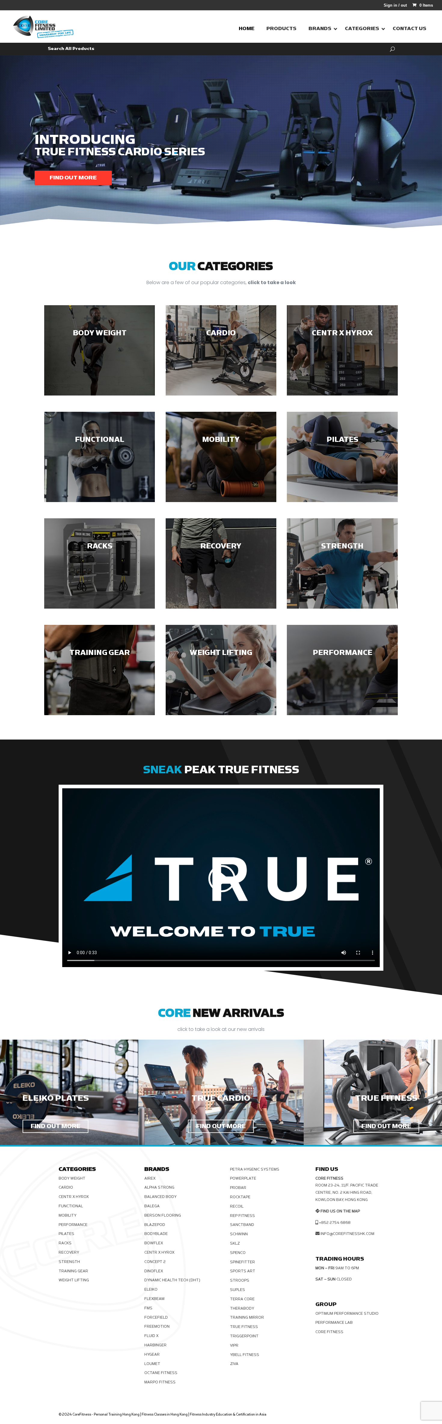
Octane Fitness (160, 1373)
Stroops (239, 1280)
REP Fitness (242, 1216)
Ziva (234, 1364)
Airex (149, 1178)
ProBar (238, 1188)
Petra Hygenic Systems (254, 1169)
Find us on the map (340, 1211)
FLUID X (151, 1336)
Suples (237, 1290)
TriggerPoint (244, 1336)
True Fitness (244, 1327)
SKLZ (235, 1243)
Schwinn (239, 1234)
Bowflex (153, 1243)
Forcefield (156, 1317)
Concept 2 (155, 1262)
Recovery (69, 1252)
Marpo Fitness (160, 1382)
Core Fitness (329, 1332)
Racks (65, 1243)
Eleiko (151, 1289)
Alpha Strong (159, 1187)
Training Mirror (247, 1317)
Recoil (237, 1206)
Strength (69, 1262)
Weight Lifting (74, 1280)
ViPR (234, 1345)
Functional (71, 1206)
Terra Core (242, 1299)
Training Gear (73, 1271)
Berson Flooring (162, 1215)
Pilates (66, 1234)
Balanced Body (160, 1197)
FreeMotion (157, 1326)
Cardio (66, 1187)
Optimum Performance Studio (347, 1313)
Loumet (152, 1364)
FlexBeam (154, 1299)
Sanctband (242, 1225)
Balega (152, 1206)
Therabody (242, 1308)
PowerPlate (243, 1178)
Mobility (67, 1215)
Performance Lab (334, 1322)
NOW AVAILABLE (74, 178)
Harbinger (155, 1345)
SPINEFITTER (242, 1262)
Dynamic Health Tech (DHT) (172, 1280)
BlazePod (154, 1225)
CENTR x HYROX (74, 1197)
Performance (73, 1225)
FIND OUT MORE (55, 1126)
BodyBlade (156, 1234)
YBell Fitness (244, 1355)
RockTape (240, 1197)
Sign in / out (395, 5)
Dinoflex (153, 1271)
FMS (148, 1308)
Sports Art (242, 1271)
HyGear (152, 1354)
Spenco (238, 1253)
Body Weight (72, 1178)
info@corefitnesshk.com (347, 1234)
